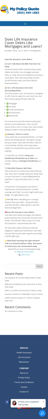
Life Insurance (24, 357)
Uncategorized (34, 50)
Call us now (25, 254)
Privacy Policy (24, 377)
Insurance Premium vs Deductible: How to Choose (24, 294)
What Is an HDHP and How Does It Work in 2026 (23, 290)
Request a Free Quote (25, 252)
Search (39, 266)
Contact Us (24, 391)
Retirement (24, 362)
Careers (24, 387)
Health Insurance (24, 352)
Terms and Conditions (24, 382)
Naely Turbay (12, 50)
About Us (24, 373)
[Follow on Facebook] (7, 402)
